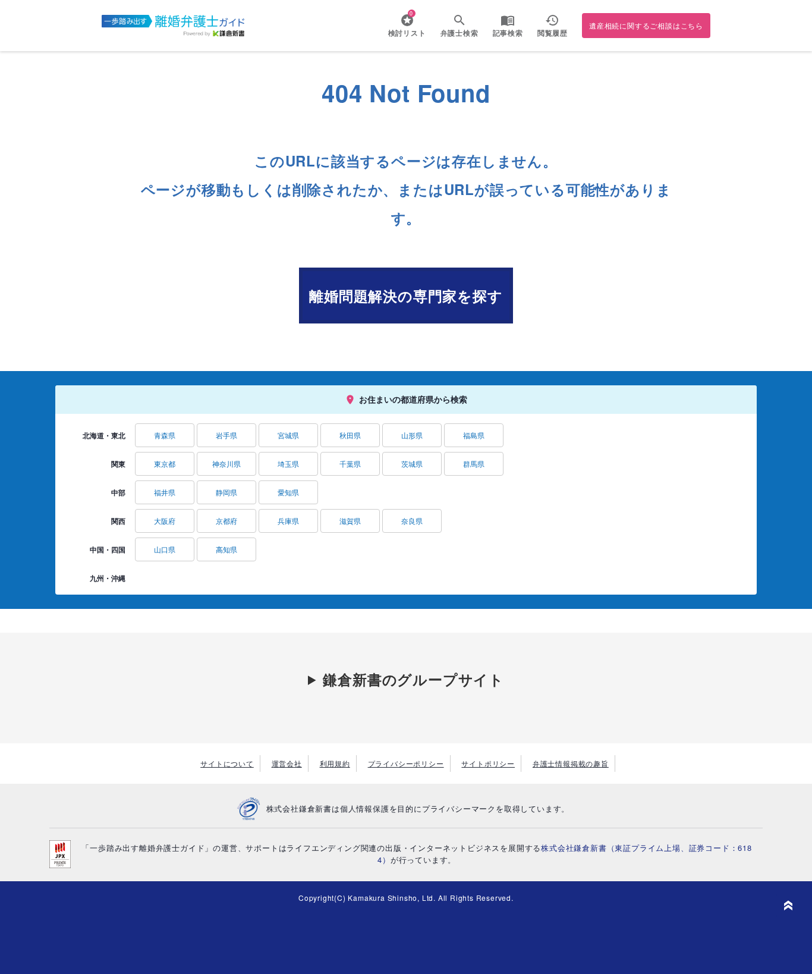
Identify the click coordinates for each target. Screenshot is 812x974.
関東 (118, 463)
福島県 (473, 435)
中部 (118, 492)
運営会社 (287, 763)
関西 (118, 521)
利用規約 (335, 763)
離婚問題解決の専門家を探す (405, 295)
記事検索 (508, 32)
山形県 (412, 435)
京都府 (226, 521)
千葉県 (350, 463)
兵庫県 (288, 521)
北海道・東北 (104, 435)
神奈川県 (226, 463)
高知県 (226, 549)
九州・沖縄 (107, 578)
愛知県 (288, 492)
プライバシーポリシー (406, 763)
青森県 (164, 435)
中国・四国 (107, 549)
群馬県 (473, 463)
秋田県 (350, 435)
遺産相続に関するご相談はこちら (646, 25)
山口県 (164, 549)
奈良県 (412, 521)
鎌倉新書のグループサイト (413, 679)
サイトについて (227, 763)
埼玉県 (288, 463)
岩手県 (226, 435)
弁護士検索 (459, 32)
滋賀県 (350, 521)
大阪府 (164, 521)
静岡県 (226, 492)
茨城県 (412, 463)
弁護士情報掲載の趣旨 (571, 763)
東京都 (164, 463)
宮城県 (288, 435)
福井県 (164, 492)
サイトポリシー (488, 763)
